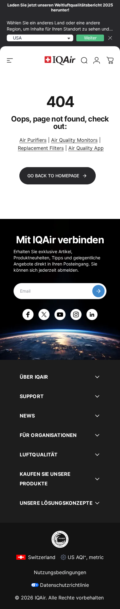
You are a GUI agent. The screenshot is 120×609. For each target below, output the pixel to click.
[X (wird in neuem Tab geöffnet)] (44, 314)
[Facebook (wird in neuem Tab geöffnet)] (28, 314)
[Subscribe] (98, 291)
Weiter (90, 37)
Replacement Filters (41, 148)
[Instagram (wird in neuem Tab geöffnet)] (76, 314)
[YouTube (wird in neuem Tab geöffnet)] (60, 314)
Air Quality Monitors (74, 140)
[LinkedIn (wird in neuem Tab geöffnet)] (92, 314)
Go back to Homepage (53, 175)
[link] (84, 60)
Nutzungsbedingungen (60, 572)
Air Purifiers (32, 140)
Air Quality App (86, 148)
